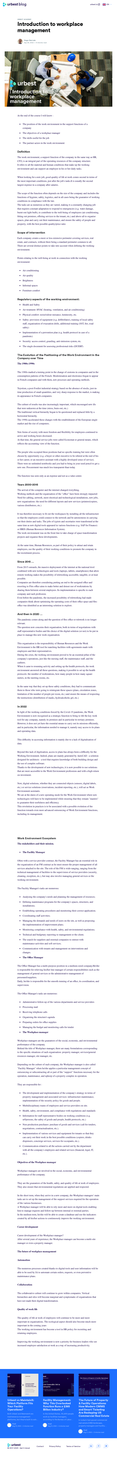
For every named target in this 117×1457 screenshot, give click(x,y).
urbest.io (94, 4)
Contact (40, 1446)
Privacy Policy (55, 1446)
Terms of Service (73, 1446)
